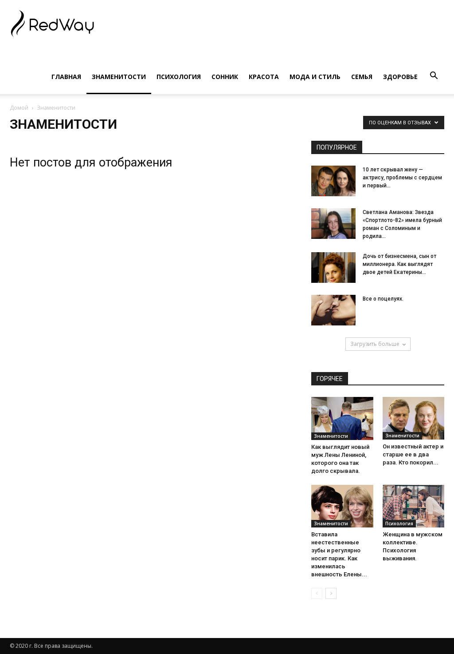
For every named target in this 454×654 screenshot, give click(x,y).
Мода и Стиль (315, 76)
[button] (433, 76)
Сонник (224, 76)
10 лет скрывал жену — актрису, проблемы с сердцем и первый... (402, 177)
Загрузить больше (374, 344)
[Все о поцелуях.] (333, 310)
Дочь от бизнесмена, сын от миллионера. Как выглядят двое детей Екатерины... (399, 264)
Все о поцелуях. (383, 299)
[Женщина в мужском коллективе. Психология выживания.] (414, 506)
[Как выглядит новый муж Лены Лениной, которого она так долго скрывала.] (342, 418)
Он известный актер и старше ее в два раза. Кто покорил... (413, 454)
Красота (264, 76)
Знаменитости (119, 76)
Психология (179, 76)
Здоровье (400, 76)
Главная (66, 76)
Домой (19, 107)
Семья (361, 76)
